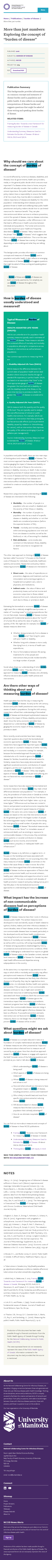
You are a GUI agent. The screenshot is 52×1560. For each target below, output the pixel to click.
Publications (8, 1506)
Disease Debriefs (9, 1511)
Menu (43, 10)
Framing (19, 1132)
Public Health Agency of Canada (33, 1549)
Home (6, 1501)
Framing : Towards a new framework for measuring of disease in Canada (24, 1281)
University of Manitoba (30, 1408)
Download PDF (18, 70)
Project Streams (9, 1503)
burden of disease (24, 56)
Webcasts (7, 1509)
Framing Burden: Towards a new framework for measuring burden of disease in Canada (25, 125)
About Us (7, 1514)
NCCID (18, 60)
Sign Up (8, 1537)
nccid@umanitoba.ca (22, 1157)
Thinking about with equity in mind (29, 1148)
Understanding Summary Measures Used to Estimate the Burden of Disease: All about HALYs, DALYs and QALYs (24, 134)
